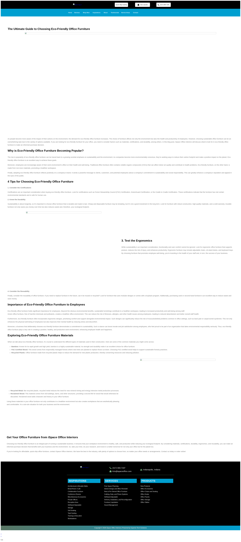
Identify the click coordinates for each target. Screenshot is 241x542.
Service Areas (125, 12)
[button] (77, 13)
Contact (135, 12)
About (106, 12)
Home (70, 12)
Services (77, 12)
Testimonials (115, 12)
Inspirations (96, 12)
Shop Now (86, 12)
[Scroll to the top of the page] (1, 531)
